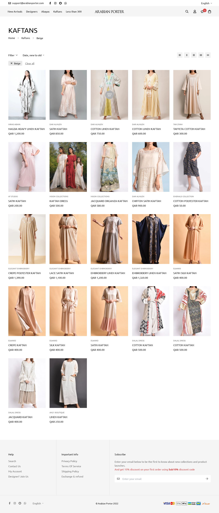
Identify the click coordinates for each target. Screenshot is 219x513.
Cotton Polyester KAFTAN (190, 200)
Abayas (45, 11)
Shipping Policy (70, 471)
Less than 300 (74, 11)
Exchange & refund (72, 476)
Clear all (29, 63)
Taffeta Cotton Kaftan (189, 128)
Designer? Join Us (18, 476)
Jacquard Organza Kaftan (109, 200)
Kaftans (57, 11)
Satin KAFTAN (99, 345)
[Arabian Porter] (109, 11)
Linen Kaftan (58, 417)
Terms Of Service (71, 466)
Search (12, 461)
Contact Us (14, 466)
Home (11, 37)
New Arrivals (15, 11)
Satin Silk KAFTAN (185, 273)
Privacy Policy (69, 461)
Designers (32, 11)
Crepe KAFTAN (17, 345)
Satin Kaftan (58, 128)
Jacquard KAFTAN (20, 417)
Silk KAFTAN (57, 345)
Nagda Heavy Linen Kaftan (26, 128)
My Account (15, 471)
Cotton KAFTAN (142, 345)
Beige (17, 63)
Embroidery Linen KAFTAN (108, 273)
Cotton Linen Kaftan (105, 128)
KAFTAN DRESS (59, 200)
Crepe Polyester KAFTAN (24, 273)
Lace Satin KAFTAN (62, 273)
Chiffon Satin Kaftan (146, 200)
